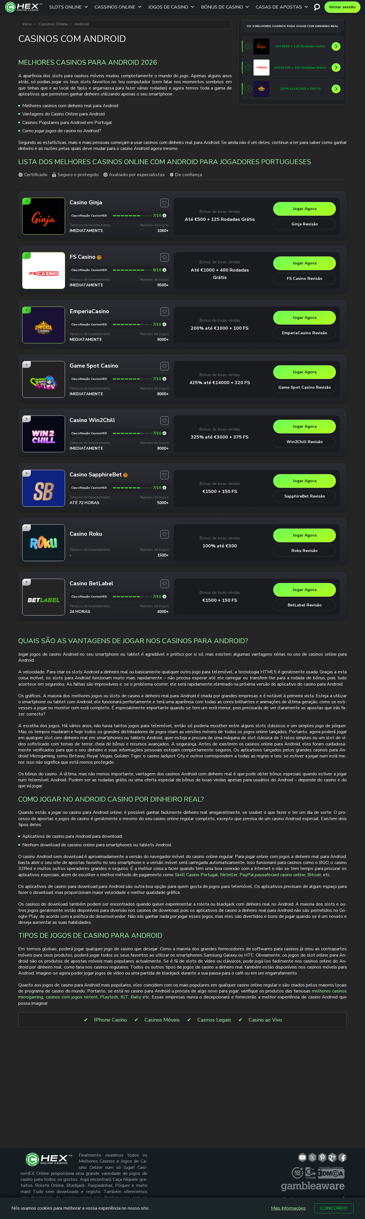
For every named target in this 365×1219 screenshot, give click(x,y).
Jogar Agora (305, 208)
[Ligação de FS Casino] (261, 68)
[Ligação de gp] (332, 1157)
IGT (124, 997)
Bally (136, 997)
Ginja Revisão (304, 224)
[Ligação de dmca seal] (331, 1173)
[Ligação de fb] (342, 1157)
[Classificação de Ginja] (164, 215)
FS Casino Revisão (305, 278)
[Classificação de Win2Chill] (164, 433)
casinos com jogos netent (72, 997)
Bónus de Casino (222, 7)
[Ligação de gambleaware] (312, 1186)
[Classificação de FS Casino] (164, 270)
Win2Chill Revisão (305, 442)
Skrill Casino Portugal (196, 875)
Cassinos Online (115, 7)
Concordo (334, 1208)
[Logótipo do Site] (23, 7)
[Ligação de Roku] (44, 560)
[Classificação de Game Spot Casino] (164, 379)
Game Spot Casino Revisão (304, 387)
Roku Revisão (304, 550)
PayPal (247, 875)
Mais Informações (288, 1208)
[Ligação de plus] (297, 1173)
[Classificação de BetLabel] (164, 596)
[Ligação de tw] (312, 1157)
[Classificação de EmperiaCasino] (164, 324)
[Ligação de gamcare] (310, 1173)
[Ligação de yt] (302, 1157)
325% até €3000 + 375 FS (220, 437)
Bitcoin (314, 875)
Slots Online (65, 7)
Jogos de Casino (168, 7)
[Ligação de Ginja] (261, 46)
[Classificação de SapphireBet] (164, 487)
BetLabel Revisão (305, 605)
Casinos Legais (214, 1020)
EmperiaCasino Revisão (304, 333)
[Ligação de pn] (322, 1157)
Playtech (109, 997)
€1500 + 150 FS (219, 491)
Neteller (229, 875)
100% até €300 (219, 546)
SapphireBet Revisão (304, 496)
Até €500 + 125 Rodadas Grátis (220, 219)
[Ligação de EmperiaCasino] (261, 89)
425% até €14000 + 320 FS (219, 383)
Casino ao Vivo (265, 1020)
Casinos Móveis (162, 1020)
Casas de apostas (279, 7)
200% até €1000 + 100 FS (220, 328)
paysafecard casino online (280, 875)
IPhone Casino (110, 1020)
